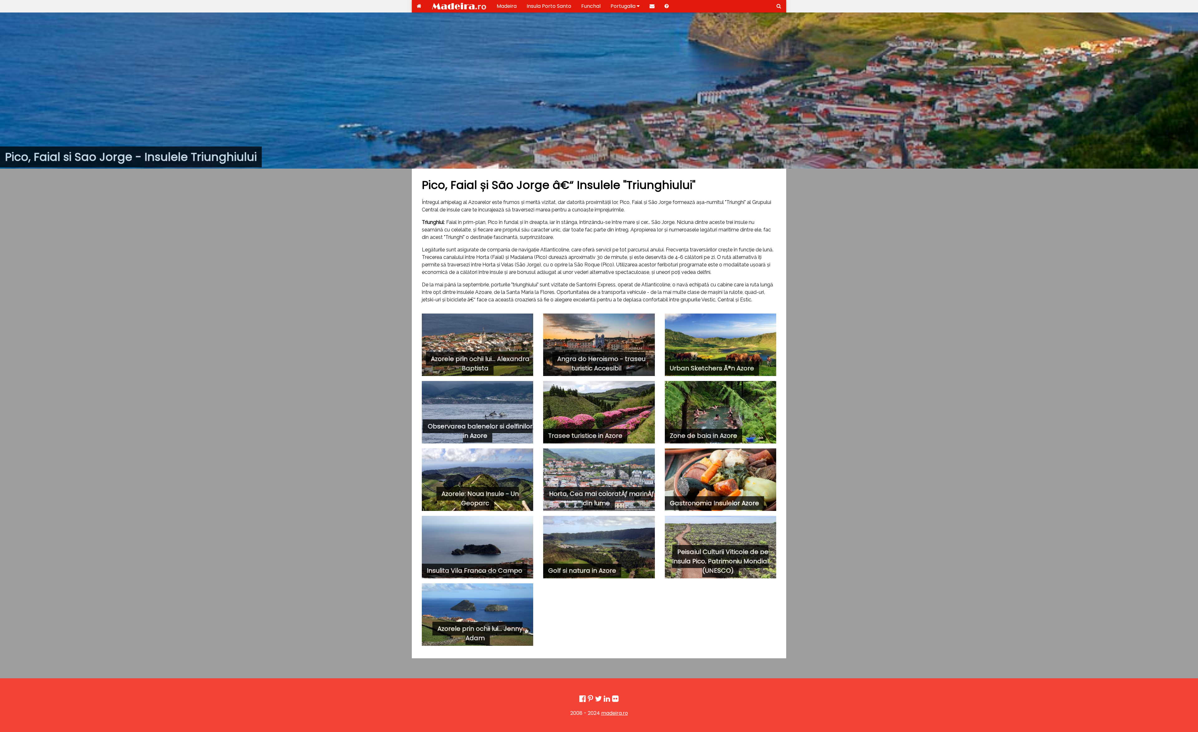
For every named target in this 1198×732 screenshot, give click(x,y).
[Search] (779, 6)
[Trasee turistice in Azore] (599, 412)
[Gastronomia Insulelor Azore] (720, 479)
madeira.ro (614, 713)
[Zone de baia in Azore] (720, 412)
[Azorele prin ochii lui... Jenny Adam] (477, 614)
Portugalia (624, 6)
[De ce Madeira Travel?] (667, 6)
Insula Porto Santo (549, 6)
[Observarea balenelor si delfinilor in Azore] (477, 412)
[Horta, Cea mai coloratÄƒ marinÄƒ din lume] (599, 479)
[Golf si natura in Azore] (599, 547)
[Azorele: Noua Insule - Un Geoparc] (477, 479)
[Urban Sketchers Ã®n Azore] (720, 345)
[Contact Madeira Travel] (652, 6)
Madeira (507, 6)
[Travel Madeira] (419, 6)
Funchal (591, 6)
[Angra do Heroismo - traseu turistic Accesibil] (599, 345)
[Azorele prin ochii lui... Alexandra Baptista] (477, 345)
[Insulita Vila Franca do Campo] (477, 547)
